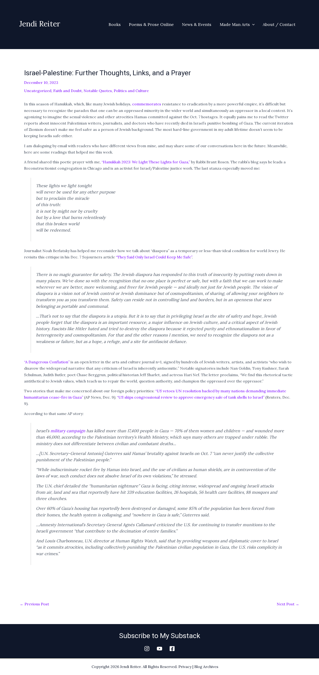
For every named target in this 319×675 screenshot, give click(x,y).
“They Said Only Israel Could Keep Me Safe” (154, 257)
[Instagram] (147, 648)
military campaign (67, 430)
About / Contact (279, 24)
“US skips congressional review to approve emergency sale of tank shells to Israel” (190, 397)
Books (115, 24)
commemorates (146, 104)
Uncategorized (37, 90)
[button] (252, 24)
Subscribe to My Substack (159, 636)
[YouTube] (159, 648)
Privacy (184, 666)
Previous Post (34, 604)
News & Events (196, 24)
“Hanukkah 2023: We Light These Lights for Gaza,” (146, 162)
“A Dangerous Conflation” (47, 362)
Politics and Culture (131, 90)
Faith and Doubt (67, 90)
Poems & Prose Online (151, 24)
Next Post (288, 604)
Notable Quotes (98, 90)
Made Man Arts (235, 24)
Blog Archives (206, 666)
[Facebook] (172, 648)
